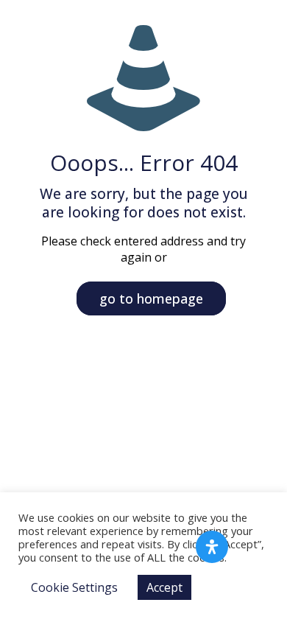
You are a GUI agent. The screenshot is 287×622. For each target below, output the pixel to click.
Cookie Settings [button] (74, 587)
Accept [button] (164, 587)
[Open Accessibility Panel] (212, 547)
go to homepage (151, 298)
